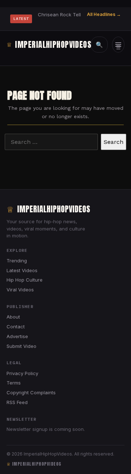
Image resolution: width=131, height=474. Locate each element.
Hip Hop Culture (25, 280)
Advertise (17, 336)
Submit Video (21, 346)
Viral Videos (20, 289)
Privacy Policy (22, 373)
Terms (14, 383)
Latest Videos (22, 270)
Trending (17, 260)
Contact (16, 326)
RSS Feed (17, 402)
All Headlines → (104, 14)
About (13, 317)
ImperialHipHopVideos (44, 44)
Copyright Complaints (31, 392)
